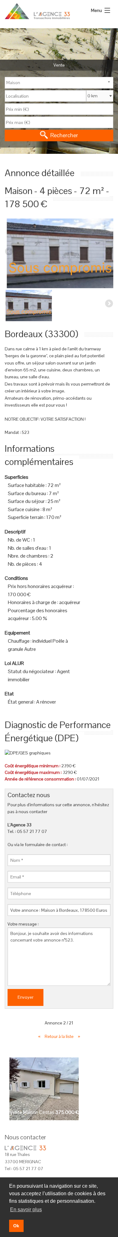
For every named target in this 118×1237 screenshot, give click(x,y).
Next (108, 252)
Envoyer (25, 997)
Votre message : (23, 924)
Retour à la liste (60, 1036)
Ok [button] (16, 1225)
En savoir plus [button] (26, 1209)
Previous (9, 252)
